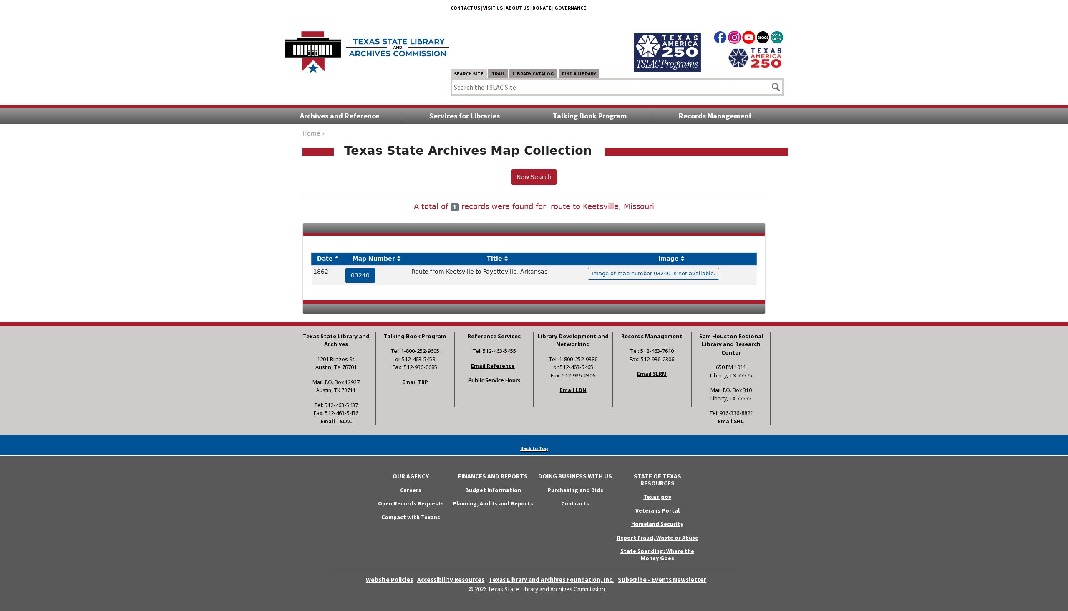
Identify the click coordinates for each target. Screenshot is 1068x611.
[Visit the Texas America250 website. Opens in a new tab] (754, 57)
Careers (410, 490)
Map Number (374, 258)
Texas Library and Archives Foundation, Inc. (551, 579)
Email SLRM (652, 373)
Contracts (575, 503)
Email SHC (731, 421)
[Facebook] (720, 39)
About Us (517, 8)
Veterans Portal (657, 510)
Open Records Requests (411, 503)
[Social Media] (777, 39)
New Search (534, 176)
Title (494, 258)
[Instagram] (734, 39)
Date (325, 258)
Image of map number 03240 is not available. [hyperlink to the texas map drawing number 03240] (653, 273)
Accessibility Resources (450, 579)
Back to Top (534, 448)
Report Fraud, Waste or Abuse (657, 537)
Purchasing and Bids (575, 490)
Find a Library (579, 73)
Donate (542, 8)
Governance (570, 8)
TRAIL (498, 73)
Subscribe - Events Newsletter (662, 579)
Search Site (469, 73)
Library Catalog (533, 73)
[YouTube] (748, 39)
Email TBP (415, 382)
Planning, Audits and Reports (493, 503)
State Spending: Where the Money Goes (657, 554)
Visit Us (493, 8)
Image (668, 258)
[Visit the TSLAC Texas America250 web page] (667, 42)
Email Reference (493, 366)
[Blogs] (762, 39)
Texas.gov (657, 496)
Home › (313, 133)
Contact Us (465, 8)
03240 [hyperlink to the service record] (360, 275)
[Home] (367, 48)
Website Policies (389, 579)
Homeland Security (657, 524)
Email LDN (573, 390)
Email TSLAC (336, 421)
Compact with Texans (410, 517)
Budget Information (493, 490)
